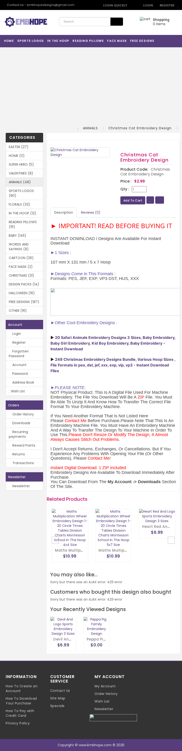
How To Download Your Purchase (21, 701)
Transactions (22, 463)
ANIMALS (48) (20, 182)
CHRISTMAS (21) (21, 275)
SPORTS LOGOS (30, 41)
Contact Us (60, 690)
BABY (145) (17, 235)
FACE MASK (117, 41)
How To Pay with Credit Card (20, 713)
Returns (18, 454)
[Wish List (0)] (178, 5)
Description (63, 212)
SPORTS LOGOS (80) (21, 193)
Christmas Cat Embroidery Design (140, 128)
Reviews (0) (90, 212)
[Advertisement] (91, 85)
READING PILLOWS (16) (23, 224)
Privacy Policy (18, 723)
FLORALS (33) (19, 204)
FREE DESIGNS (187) (24, 301)
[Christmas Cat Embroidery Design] (80, 152)
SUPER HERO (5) (21, 164)
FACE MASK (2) (21, 266)
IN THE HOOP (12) (22, 213)
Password (19, 373)
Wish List (17, 391)
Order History (22, 414)
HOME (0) (17, 155)
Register (166, 5)
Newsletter (20, 486)
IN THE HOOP (58, 41)
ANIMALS (90, 128)
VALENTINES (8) (21, 173)
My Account (105, 686)
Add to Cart (132, 200)
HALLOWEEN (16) (22, 293)
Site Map (57, 698)
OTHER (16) (18, 310)
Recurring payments (18, 434)
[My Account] (133, 5)
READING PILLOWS (88, 41)
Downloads (20, 423)
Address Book (22, 382)
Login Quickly (114, 5)
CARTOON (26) (21, 257)
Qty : (124, 189)
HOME (9, 41)
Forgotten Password (19, 353)
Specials (57, 705)
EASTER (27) (18, 146)
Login (147, 5)
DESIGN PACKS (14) (24, 284)
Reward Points (23, 445)
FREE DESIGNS (142, 41)
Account (19, 364)
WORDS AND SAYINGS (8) (19, 246)
